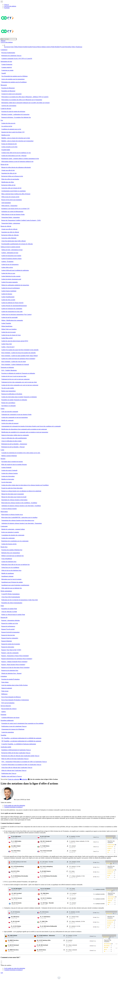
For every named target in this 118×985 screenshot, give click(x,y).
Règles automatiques (6, 591)
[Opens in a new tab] (59, 978)
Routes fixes (4, 547)
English (25, 47)
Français (34, 47)
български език (9, 47)
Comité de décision (6, 108)
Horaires (3, 458)
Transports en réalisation (7, 367)
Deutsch (20, 47)
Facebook (7, 7)
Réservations (4, 511)
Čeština (16, 47)
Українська (79, 47)
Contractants (4, 526)
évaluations (4, 676)
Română (57, 47)
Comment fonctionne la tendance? (13, 807)
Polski (53, 47)
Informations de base (6, 61)
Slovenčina (68, 47)
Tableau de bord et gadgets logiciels (10, 247)
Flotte (2, 605)
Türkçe (73, 47)
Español (30, 47)
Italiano (44, 47)
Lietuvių (48, 47)
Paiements (3, 714)
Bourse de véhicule (6, 226)
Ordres (2, 408)
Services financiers (6, 705)
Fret (2, 120)
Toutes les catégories (13, 779)
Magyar (39, 47)
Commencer (4, 49)
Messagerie (4, 85)
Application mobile (6, 747)
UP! (2, 972)
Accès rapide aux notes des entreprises (14, 805)
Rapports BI (4, 617)
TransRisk (3, 735)
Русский (62, 47)
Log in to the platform (10, 6)
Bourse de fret (4, 164)
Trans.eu (6, 4)
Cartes (2, 450)
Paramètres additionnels (7, 720)
